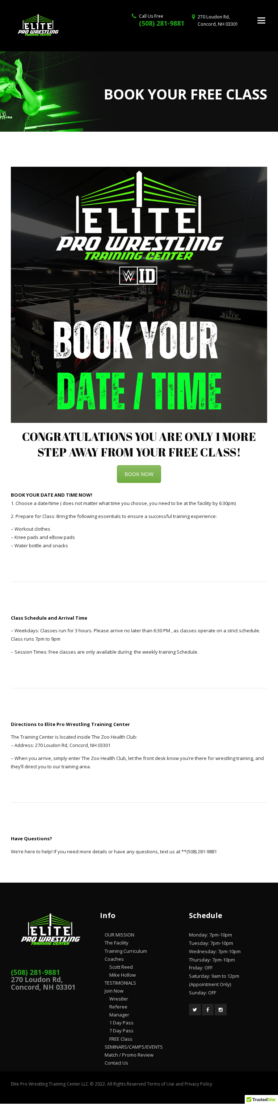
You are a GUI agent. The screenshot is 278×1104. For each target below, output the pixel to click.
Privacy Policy (198, 1084)
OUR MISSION (119, 934)
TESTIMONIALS (120, 983)
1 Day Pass (121, 1022)
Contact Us (116, 1063)
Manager (119, 1014)
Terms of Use (160, 1084)
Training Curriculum (126, 951)
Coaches (114, 959)
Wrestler (118, 998)
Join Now (114, 991)
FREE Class (120, 1039)
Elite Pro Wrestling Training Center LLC (50, 1084)
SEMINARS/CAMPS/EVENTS (134, 1047)
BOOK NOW (139, 474)
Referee (118, 1006)
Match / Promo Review (129, 1055)
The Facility (117, 942)
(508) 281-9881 (161, 23)
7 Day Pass (121, 1030)
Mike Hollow (122, 975)
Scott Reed (121, 967)
